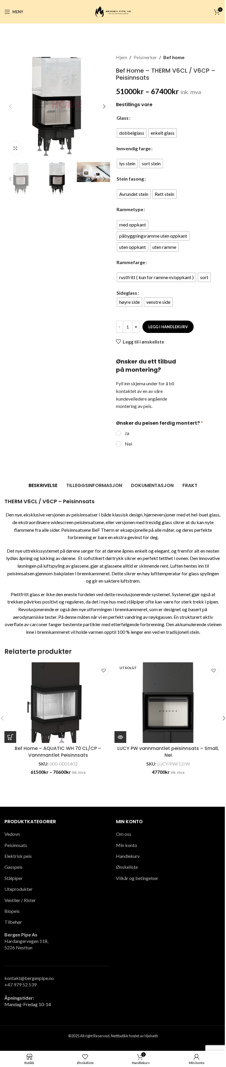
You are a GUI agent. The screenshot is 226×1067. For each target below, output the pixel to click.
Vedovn (12, 834)
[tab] (43, 485)
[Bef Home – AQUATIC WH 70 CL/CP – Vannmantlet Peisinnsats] (58, 702)
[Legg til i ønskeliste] (103, 670)
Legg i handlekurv (168, 326)
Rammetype (130, 209)
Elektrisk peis (18, 856)
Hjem (121, 57)
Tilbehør (13, 922)
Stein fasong (130, 178)
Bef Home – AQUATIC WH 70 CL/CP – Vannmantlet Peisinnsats (58, 751)
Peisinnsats (15, 845)
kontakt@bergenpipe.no (29, 978)
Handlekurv (128, 856)
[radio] (131, 133)
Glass (123, 118)
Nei (128, 443)
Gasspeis (13, 867)
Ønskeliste (127, 867)
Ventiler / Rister (20, 900)
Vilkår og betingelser (137, 878)
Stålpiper (13, 878)
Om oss (123, 834)
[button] (10, 106)
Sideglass (127, 293)
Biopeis (12, 911)
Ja (127, 433)
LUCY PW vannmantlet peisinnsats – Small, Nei (168, 751)
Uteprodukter (18, 889)
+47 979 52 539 (20, 984)
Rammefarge (131, 262)
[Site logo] (113, 11)
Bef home (174, 57)
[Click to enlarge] (15, 148)
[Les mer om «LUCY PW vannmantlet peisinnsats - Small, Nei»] (120, 737)
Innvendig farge (134, 148)
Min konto (126, 845)
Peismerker (145, 57)
